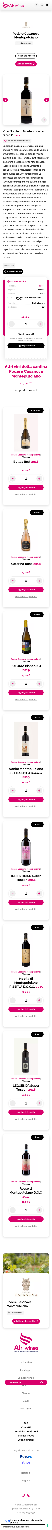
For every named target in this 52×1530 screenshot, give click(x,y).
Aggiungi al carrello (26, 346)
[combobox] (26, 1421)
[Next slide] (46, 100)
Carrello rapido (15, 1382)
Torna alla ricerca (26, 56)
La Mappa (25, 1370)
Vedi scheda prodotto (26, 494)
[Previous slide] (5, 100)
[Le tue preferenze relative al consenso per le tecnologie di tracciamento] (47, 1525)
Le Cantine (25, 1362)
